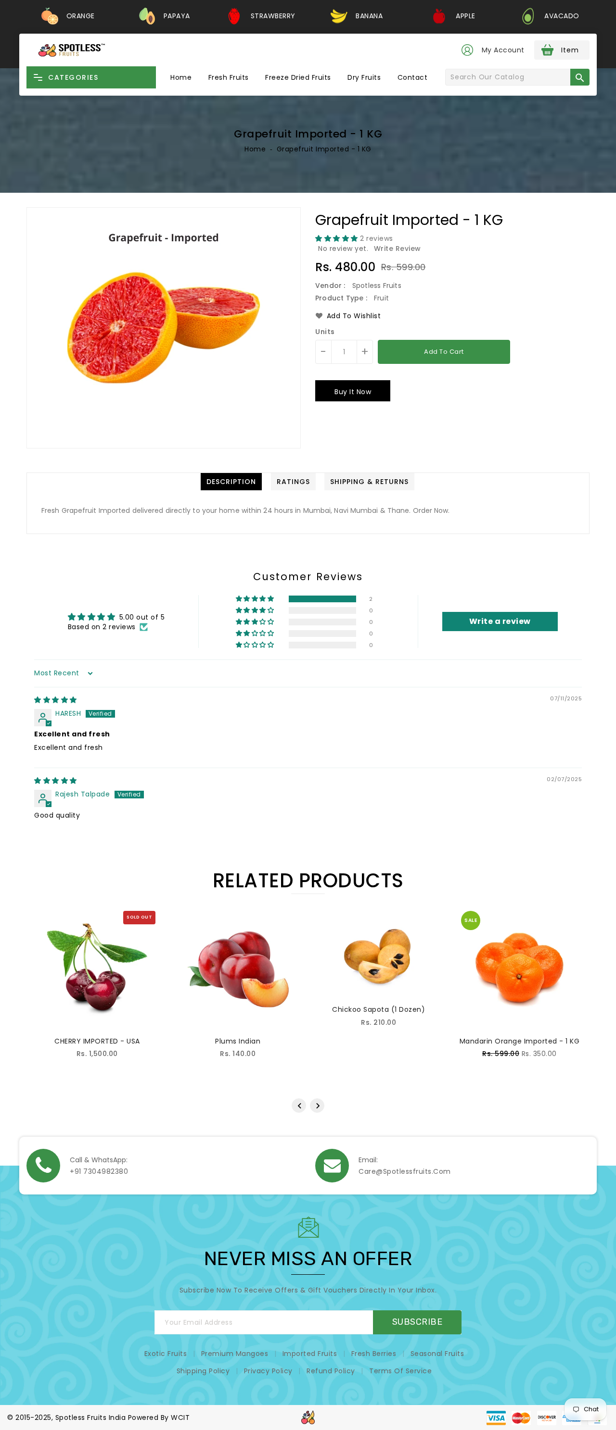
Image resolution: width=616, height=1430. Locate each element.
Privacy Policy (268, 1371)
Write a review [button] (500, 621)
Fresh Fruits (228, 77)
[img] (55, 700)
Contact (413, 77)
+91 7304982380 (99, 1171)
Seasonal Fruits (437, 1353)
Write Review (397, 248)
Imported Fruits (309, 1353)
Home (181, 77)
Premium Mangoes (235, 1353)
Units (325, 331)
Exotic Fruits (165, 1353)
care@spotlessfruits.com (405, 1171)
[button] (337, 238)
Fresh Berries (374, 1353)
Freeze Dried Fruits (298, 77)
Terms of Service (400, 1371)
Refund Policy (331, 1371)
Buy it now (352, 392)
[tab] (231, 481)
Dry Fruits (364, 77)
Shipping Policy (203, 1371)
